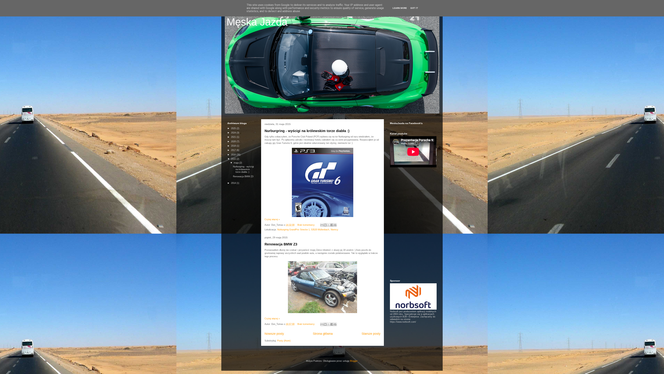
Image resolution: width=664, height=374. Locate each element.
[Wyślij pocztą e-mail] (322, 225)
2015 (234, 159)
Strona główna (323, 333)
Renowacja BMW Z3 (281, 244)
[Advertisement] (241, 241)
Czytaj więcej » (272, 219)
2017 (234, 150)
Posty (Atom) (283, 340)
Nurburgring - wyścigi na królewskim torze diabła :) (307, 131)
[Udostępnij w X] (328, 225)
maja (236, 162)
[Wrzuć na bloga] (325, 225)
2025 (234, 128)
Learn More (400, 8)
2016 (234, 154)
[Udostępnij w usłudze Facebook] (332, 225)
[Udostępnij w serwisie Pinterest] (335, 225)
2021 (234, 137)
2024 (234, 132)
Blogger (353, 361)
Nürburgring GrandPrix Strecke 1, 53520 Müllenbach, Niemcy (307, 229)
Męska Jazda (257, 22)
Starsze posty (371, 333)
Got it (414, 8)
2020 (234, 141)
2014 (234, 183)
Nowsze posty (274, 333)
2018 (234, 146)
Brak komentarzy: (306, 225)
